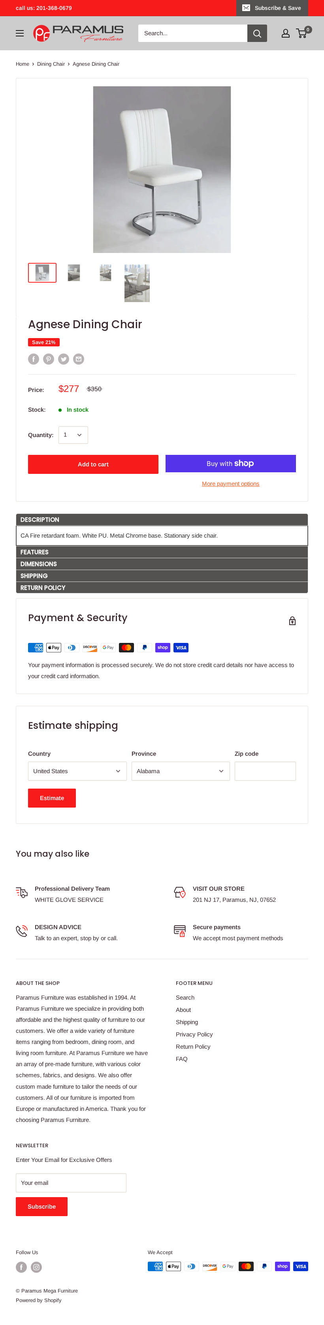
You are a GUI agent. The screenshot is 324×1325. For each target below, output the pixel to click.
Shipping (187, 1022)
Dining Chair (51, 64)
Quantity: (41, 435)
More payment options (231, 483)
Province (144, 753)
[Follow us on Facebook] (21, 1267)
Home (22, 64)
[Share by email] (78, 359)
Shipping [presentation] (34, 576)
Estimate (52, 798)
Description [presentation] (40, 519)
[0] (302, 33)
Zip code (246, 753)
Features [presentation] (35, 552)
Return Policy (193, 1046)
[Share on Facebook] (33, 359)
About (183, 1009)
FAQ (182, 1058)
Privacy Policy (194, 1034)
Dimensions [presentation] (39, 564)
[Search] (257, 33)
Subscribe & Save (278, 8)
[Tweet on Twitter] (63, 359)
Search (185, 997)
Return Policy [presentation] (43, 588)
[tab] (162, 519)
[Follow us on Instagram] (36, 1267)
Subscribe (42, 1206)
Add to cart (93, 464)
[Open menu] (20, 33)
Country (39, 753)
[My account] (286, 33)
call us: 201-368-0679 (44, 8)
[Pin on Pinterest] (48, 359)
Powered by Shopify (39, 1300)
